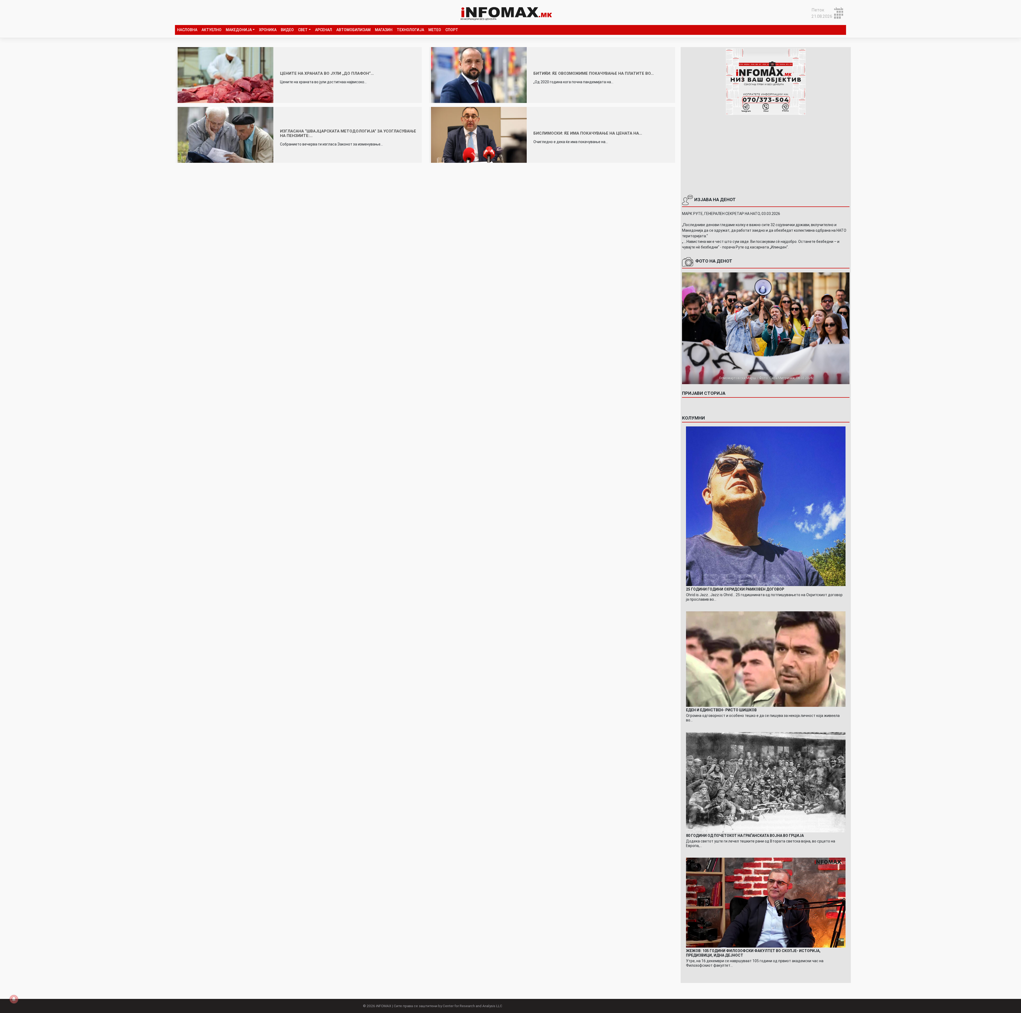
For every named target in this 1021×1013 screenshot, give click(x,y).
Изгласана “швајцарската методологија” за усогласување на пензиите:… (348, 133)
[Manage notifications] (14, 999)
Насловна (187, 30)
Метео (434, 30)
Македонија (239, 30)
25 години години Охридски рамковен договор (735, 589)
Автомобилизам (353, 30)
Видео (287, 30)
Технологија (410, 30)
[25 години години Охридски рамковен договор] (766, 505)
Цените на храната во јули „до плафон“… (327, 73)
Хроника (268, 30)
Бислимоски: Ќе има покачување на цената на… (587, 133)
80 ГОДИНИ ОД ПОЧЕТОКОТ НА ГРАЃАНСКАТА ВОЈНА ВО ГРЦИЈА (745, 835)
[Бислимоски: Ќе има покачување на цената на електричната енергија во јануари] (479, 134)
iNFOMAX (383, 1006)
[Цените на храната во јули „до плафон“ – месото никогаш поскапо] (225, 74)
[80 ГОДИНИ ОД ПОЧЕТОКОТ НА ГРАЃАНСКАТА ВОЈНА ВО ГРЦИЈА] (766, 781)
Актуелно (211, 30)
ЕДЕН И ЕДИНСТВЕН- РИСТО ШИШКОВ (721, 710)
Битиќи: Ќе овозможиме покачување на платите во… (593, 73)
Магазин (383, 30)
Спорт (451, 30)
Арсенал (323, 30)
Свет (303, 30)
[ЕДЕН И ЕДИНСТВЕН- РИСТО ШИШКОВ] (766, 658)
